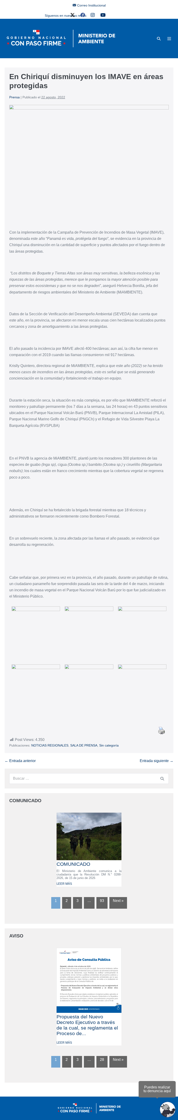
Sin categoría (109, 745)
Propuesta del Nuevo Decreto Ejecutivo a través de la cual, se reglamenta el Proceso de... (87, 1025)
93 (102, 901)
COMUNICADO (73, 864)
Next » (118, 901)
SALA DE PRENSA (83, 745)
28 (102, 1060)
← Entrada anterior (20, 761)
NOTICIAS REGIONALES (49, 745)
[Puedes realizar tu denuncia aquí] (167, 1109)
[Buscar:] (89, 778)
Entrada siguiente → (156, 761)
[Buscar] (162, 778)
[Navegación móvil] (169, 38)
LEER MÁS (64, 883)
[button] (159, 38)
